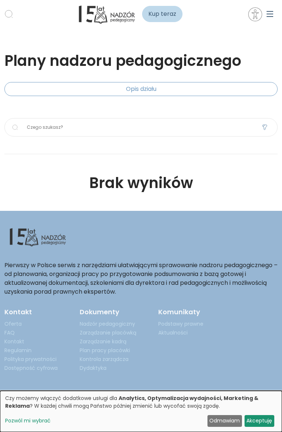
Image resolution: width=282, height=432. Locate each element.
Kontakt (14, 341)
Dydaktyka (93, 368)
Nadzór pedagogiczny (107, 323)
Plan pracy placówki (105, 350)
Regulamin (18, 350)
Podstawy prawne (180, 323)
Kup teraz (162, 14)
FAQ (9, 332)
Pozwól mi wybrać (28, 420)
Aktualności (173, 332)
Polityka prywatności (30, 359)
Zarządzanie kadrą (103, 341)
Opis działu (141, 89)
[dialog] (141, 411)
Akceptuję (259, 420)
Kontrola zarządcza (104, 359)
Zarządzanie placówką (108, 332)
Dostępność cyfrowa (31, 368)
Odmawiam (224, 420)
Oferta (13, 323)
